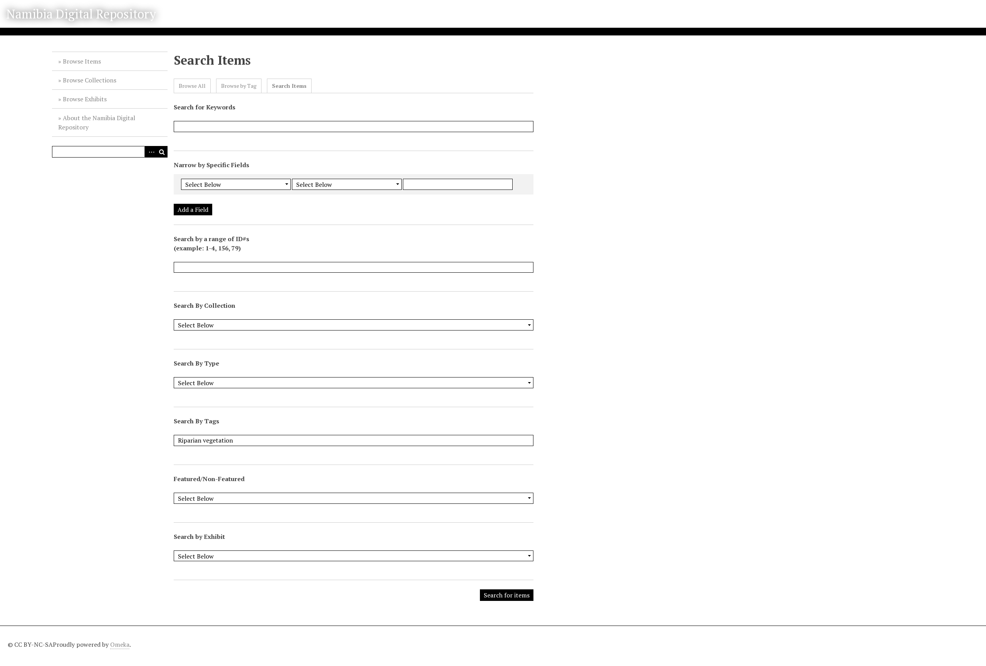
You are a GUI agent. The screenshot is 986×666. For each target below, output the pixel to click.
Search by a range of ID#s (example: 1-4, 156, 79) (211, 243)
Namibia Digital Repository (81, 14)
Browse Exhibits (85, 99)
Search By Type (196, 363)
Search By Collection (204, 305)
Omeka (119, 644)
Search (162, 152)
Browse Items (82, 61)
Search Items (289, 85)
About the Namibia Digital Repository (96, 122)
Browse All (192, 85)
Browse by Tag (239, 85)
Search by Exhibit (199, 536)
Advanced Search (150, 152)
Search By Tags (196, 421)
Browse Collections (89, 80)
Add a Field (193, 209)
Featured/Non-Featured (209, 479)
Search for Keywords (204, 107)
